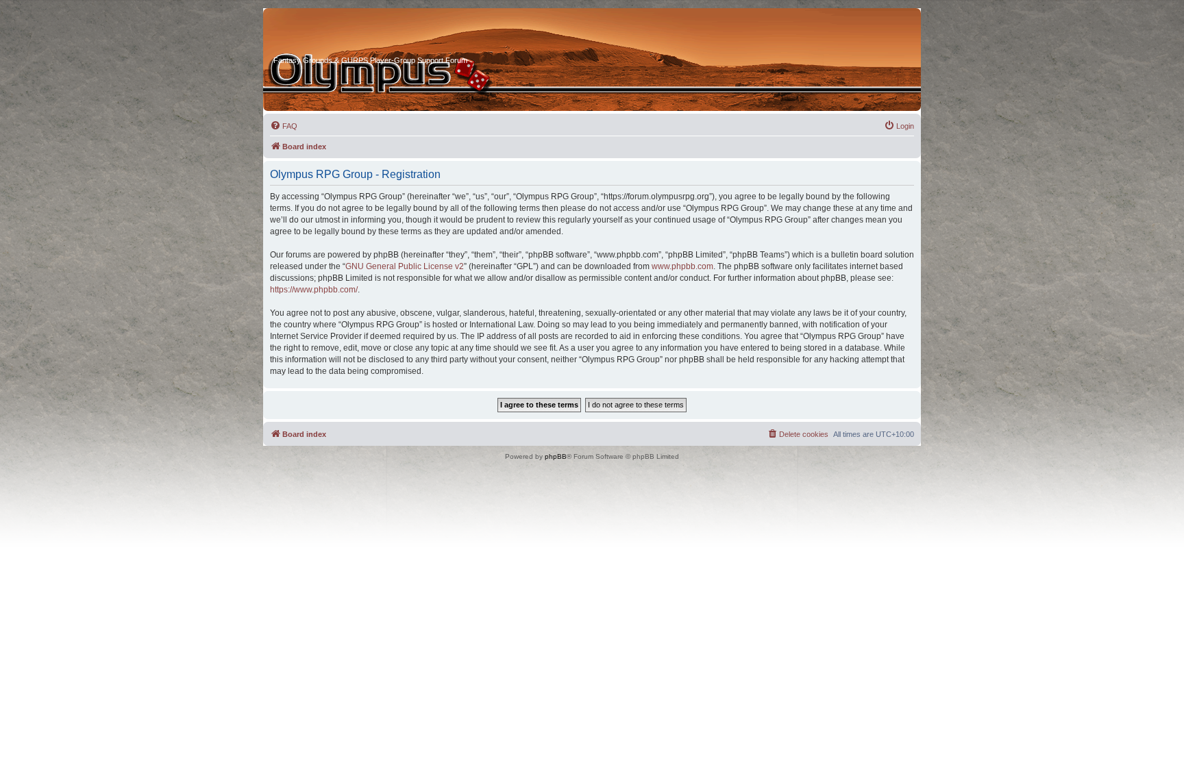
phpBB (556, 456)
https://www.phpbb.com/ (314, 289)
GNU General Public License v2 (404, 266)
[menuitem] (283, 126)
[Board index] (325, 33)
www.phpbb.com (682, 266)
